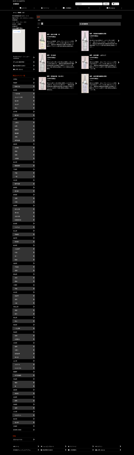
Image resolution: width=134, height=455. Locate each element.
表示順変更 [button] (84, 24)
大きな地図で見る (17, 28)
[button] (89, 8)
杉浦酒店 (16, 4)
